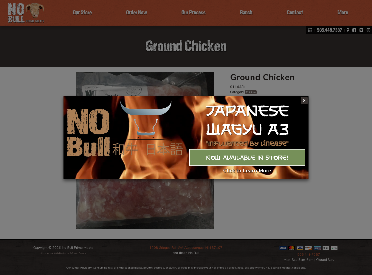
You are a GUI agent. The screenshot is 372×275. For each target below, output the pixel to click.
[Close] (304, 100)
